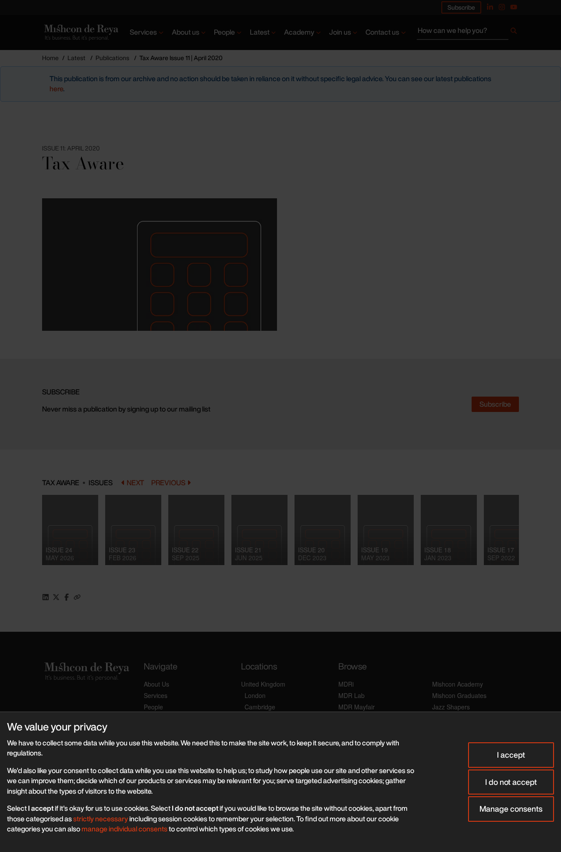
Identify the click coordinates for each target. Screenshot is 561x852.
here (56, 88)
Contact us (382, 32)
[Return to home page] (80, 32)
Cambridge (260, 706)
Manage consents (511, 808)
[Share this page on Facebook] (66, 597)
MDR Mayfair (356, 706)
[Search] (513, 32)
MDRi (346, 684)
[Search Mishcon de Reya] (468, 32)
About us (185, 32)
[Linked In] (490, 7)
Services (143, 32)
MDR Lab (351, 695)
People (224, 32)
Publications (112, 57)
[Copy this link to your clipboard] (77, 597)
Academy (299, 32)
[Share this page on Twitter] (56, 597)
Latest (260, 32)
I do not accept (511, 782)
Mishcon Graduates (459, 695)
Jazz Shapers (451, 706)
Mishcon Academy (457, 684)
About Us (156, 684)
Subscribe (461, 7)
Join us (340, 32)
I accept (511, 754)
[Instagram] (502, 7)
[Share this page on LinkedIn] (45, 597)
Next (135, 483)
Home (50, 57)
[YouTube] (513, 7)
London (255, 695)
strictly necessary (100, 818)
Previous (168, 483)
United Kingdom (263, 684)
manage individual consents (124, 828)
